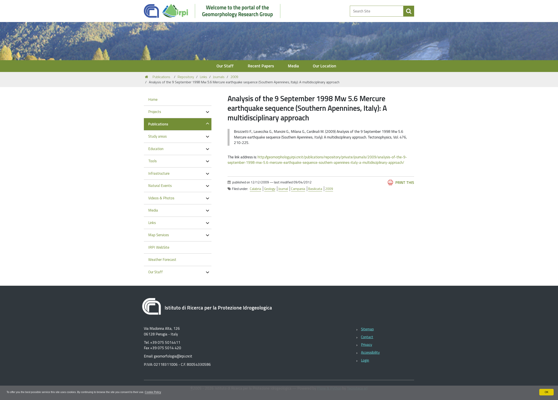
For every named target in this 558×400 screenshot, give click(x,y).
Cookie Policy (153, 392)
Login (365, 360)
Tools (152, 161)
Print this (404, 182)
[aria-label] (408, 11)
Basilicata (315, 188)
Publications (161, 76)
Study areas (157, 136)
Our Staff (225, 66)
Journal (283, 188)
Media (293, 66)
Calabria (255, 188)
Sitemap (367, 329)
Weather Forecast (162, 259)
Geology (269, 188)
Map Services (158, 235)
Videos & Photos (161, 198)
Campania (298, 188)
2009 (234, 76)
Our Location (324, 66)
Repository (186, 76)
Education (155, 149)
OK (546, 392)
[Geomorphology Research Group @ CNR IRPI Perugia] (214, 11)
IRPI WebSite (158, 247)
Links (203, 76)
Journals (219, 76)
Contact (367, 337)
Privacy (366, 344)
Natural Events (160, 185)
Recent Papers (261, 66)
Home (153, 99)
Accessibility (370, 352)
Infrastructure (159, 173)
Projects (154, 112)
